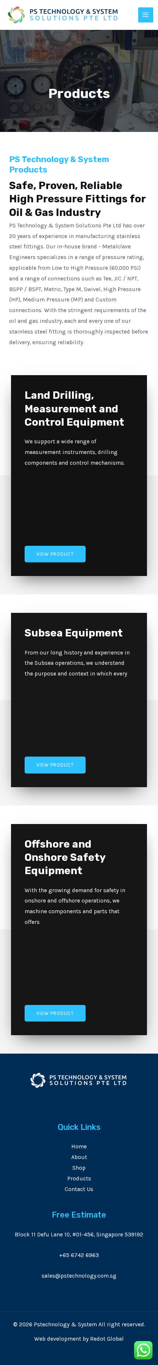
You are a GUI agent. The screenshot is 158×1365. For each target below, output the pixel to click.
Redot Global (107, 1339)
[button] (55, 554)
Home (79, 1146)
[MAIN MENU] (146, 15)
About (79, 1157)
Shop (79, 1168)
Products (79, 1178)
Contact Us (79, 1189)
